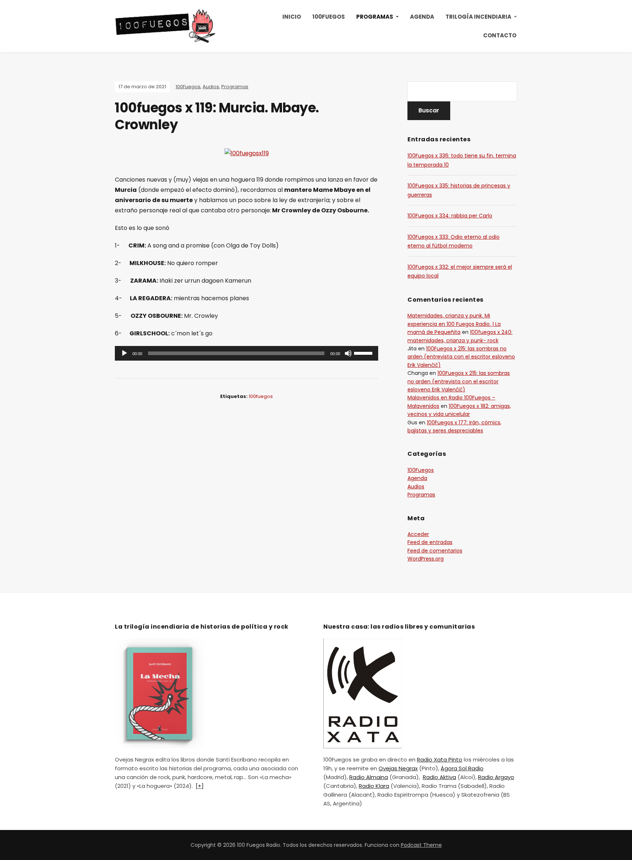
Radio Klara (374, 786)
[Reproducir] (124, 353)
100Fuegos (328, 17)
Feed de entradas (429, 542)
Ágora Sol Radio (462, 768)
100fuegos (261, 396)
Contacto (499, 35)
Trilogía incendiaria (478, 17)
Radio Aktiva (439, 777)
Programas (374, 17)
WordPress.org (425, 558)
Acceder (418, 534)
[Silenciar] (348, 353)
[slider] (364, 352)
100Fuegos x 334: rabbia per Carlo (449, 215)
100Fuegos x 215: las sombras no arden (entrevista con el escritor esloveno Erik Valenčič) (461, 357)
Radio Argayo (496, 777)
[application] (246, 353)
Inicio (291, 17)
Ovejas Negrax (398, 768)
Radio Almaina (368, 777)
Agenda (422, 17)
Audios (211, 86)
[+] (200, 786)
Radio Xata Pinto (439, 759)
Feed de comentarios (434, 550)
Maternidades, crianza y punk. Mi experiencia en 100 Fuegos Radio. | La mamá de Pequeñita (454, 324)
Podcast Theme (421, 845)
